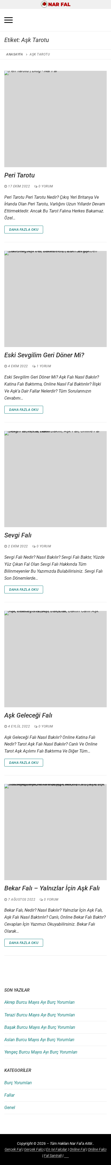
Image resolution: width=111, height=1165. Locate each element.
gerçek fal (13, 1149)
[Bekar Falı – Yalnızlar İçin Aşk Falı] (55, 832)
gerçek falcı (34, 1149)
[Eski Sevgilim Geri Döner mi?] (55, 299)
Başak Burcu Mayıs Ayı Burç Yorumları (39, 1027)
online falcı (97, 1149)
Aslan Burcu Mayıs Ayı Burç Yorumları (39, 1039)
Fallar (9, 1095)
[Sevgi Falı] (55, 479)
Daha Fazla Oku (23, 230)
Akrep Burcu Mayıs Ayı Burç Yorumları (39, 1002)
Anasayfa (14, 54)
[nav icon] (8, 20)
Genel (9, 1107)
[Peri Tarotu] (55, 119)
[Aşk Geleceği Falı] (55, 659)
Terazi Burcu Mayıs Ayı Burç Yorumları (39, 1014)
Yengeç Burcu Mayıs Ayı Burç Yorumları (40, 1052)
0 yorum (45, 186)
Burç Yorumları (18, 1082)
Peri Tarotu (19, 175)
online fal (77, 1149)
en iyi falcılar (56, 1149)
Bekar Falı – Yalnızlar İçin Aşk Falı (52, 888)
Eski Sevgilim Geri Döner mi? (45, 355)
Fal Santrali (53, 1155)
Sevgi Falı (18, 535)
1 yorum (43, 366)
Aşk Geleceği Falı (28, 715)
